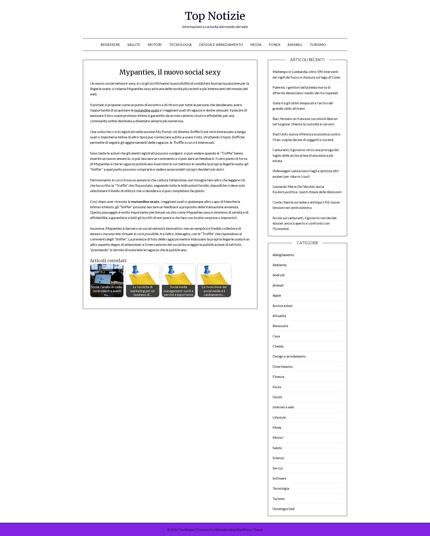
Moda (256, 45)
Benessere (110, 45)
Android (278, 275)
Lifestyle (279, 417)
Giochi (277, 397)
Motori (155, 45)
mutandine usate (146, 110)
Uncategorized (284, 509)
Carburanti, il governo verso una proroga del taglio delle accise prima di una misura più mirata (306, 155)
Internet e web (283, 407)
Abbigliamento (283, 255)
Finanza (278, 377)
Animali (295, 45)
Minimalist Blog (225, 530)
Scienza (278, 458)
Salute (133, 45)
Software (279, 478)
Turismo (318, 45)
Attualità (279, 316)
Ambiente (280, 265)
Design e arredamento (221, 45)
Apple (277, 295)
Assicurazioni (282, 306)
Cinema (278, 346)
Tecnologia (180, 45)
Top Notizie (215, 16)
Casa (276, 336)
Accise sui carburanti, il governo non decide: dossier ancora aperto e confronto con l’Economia (305, 223)
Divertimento (283, 366)
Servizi (278, 468)
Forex (275, 45)
